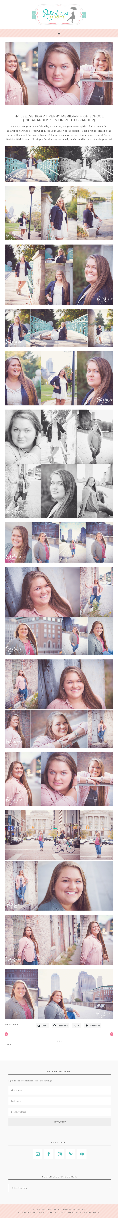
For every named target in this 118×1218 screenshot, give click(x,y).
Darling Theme (45, 1213)
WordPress (85, 1213)
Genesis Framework (67, 1213)
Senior (8, 1045)
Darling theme (60, 1210)
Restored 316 (78, 1210)
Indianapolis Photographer (59, 14)
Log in (96, 1213)
